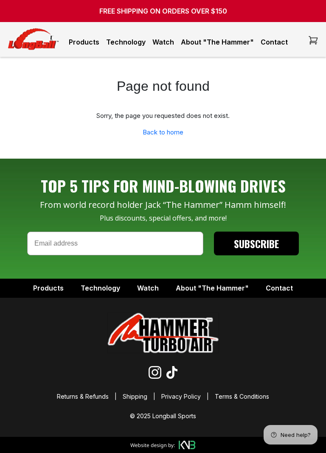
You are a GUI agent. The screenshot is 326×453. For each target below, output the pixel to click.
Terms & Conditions (241, 396)
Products (84, 42)
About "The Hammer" (217, 42)
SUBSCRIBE (256, 243)
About (212, 288)
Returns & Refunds (83, 396)
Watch (163, 42)
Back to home (163, 132)
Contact (274, 42)
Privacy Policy (181, 396)
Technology (126, 42)
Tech (100, 288)
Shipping (135, 396)
